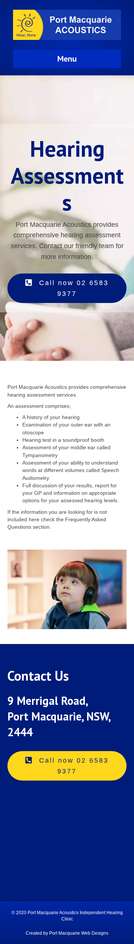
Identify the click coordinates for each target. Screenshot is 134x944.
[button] (67, 288)
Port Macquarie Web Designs (78, 933)
